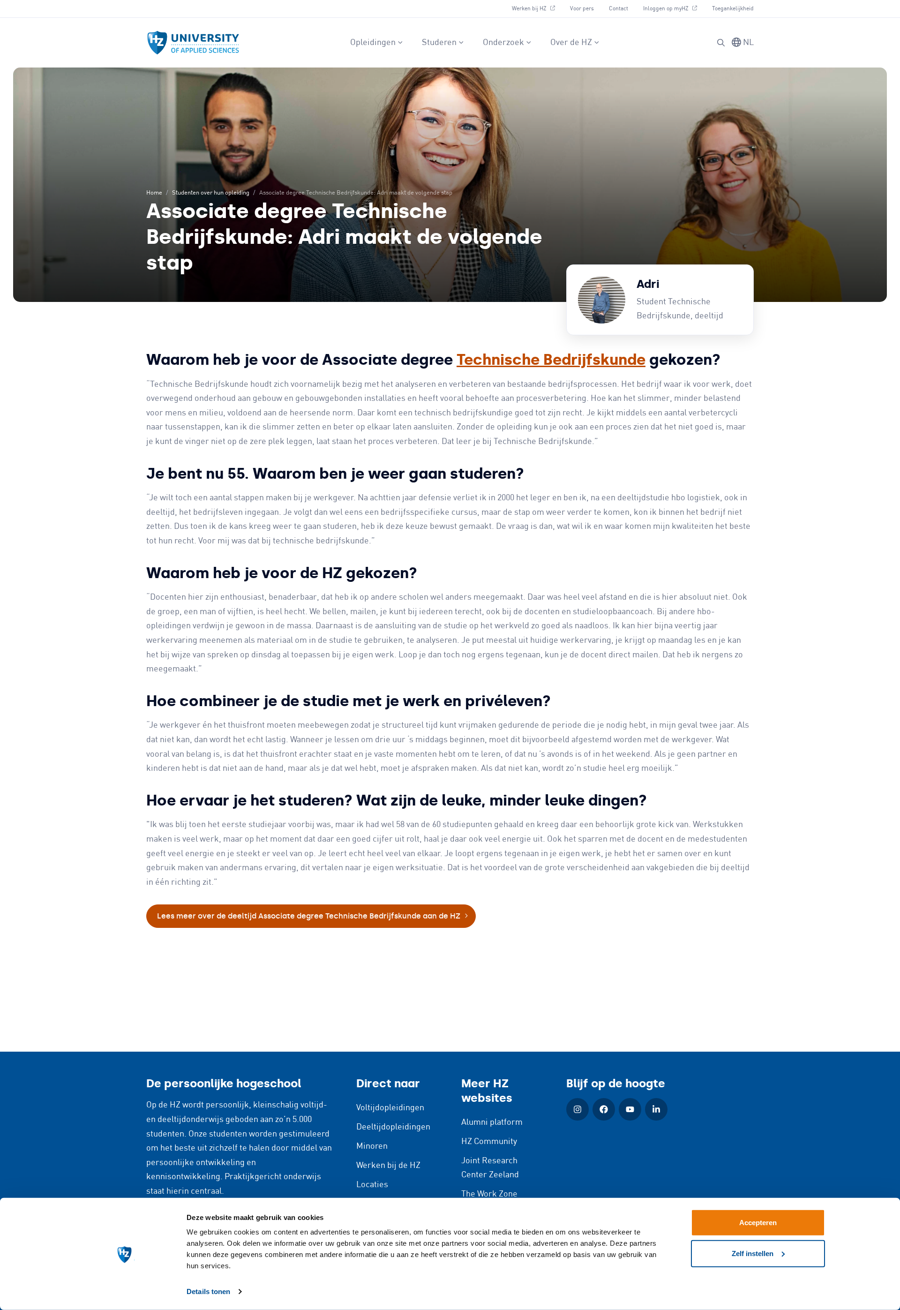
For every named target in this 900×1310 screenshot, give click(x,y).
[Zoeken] (721, 42)
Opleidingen (373, 42)
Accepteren (758, 1223)
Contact (618, 9)
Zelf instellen (752, 1253)
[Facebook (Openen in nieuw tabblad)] (603, 1109)
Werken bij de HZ (388, 1165)
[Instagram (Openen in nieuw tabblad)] (577, 1109)
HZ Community (489, 1141)
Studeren (439, 42)
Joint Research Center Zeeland (490, 1168)
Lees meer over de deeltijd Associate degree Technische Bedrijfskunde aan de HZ (308, 915)
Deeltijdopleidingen (393, 1127)
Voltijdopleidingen (390, 1108)
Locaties (372, 1185)
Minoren (372, 1146)
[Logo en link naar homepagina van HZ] (193, 42)
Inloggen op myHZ (674, 8)
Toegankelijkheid (733, 9)
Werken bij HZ (536, 8)
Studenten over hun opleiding (210, 193)
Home (154, 193)
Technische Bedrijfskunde (551, 360)
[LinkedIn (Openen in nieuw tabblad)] (656, 1109)
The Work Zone (489, 1194)
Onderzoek (503, 42)
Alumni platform (492, 1122)
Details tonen (208, 1291)
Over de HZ (571, 42)
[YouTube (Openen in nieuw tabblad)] (630, 1109)
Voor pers (582, 9)
